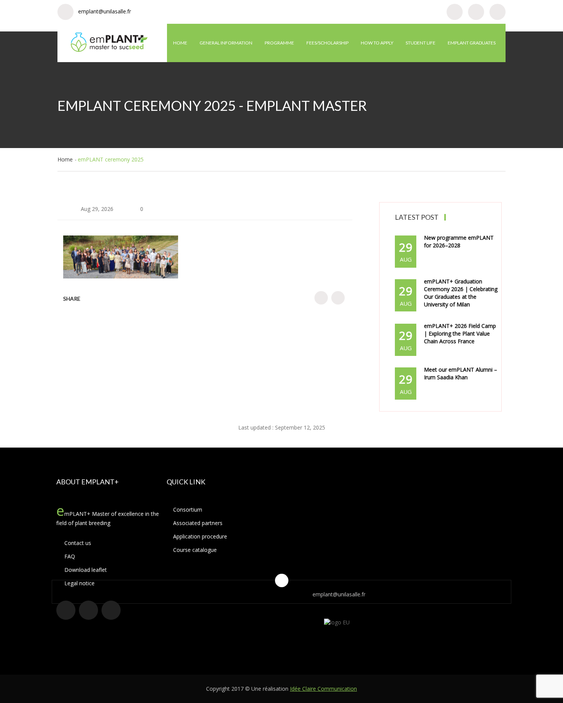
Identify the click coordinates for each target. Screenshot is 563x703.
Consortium (187, 509)
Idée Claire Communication (323, 688)
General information (226, 43)
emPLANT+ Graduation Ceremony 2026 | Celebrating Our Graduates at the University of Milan (461, 293)
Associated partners (198, 523)
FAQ (69, 556)
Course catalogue (195, 549)
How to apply (377, 43)
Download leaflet (85, 569)
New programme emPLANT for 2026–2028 (459, 241)
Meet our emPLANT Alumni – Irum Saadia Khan (460, 373)
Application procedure (200, 536)
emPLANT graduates (472, 43)
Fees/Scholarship (327, 43)
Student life (420, 43)
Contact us (77, 543)
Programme (279, 43)
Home (180, 43)
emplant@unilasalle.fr (104, 11)
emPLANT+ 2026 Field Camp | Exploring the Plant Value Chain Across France (460, 333)
